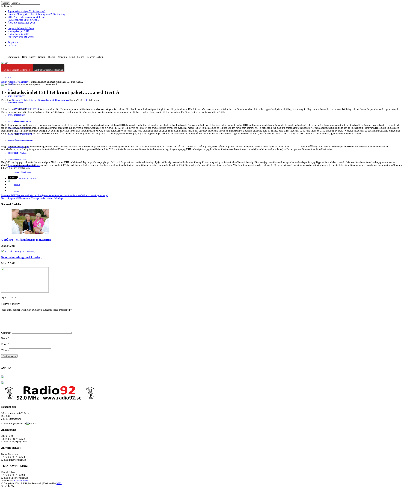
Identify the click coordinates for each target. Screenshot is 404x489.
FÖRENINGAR (19, 115)
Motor (10, 121)
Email (4, 344)
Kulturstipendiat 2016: (19, 34)
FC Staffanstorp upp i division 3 (23, 19)
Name (4, 338)
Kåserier (17, 185)
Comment (6, 332)
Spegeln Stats (19, 100)
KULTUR (17, 102)
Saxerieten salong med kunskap (21, 257)
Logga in (12, 45)
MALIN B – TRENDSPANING (25, 178)
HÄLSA (10, 115)
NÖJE (10, 96)
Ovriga (16, 191)
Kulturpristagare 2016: (19, 31)
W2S (59, 483)
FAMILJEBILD (13, 159)
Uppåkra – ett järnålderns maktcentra (26, 239)
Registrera (13, 42)
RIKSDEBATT (19, 96)
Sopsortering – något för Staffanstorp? (26, 11)
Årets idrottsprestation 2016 (21, 22)
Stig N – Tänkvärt (20, 153)
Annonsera (11, 140)
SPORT (16, 121)
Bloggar (13, 81)
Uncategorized (62, 100)
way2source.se (21, 480)
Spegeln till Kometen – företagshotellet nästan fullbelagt (32, 198)
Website (5, 350)
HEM (10, 77)
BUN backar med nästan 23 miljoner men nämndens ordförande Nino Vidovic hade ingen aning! (54, 195)
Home (4, 81)
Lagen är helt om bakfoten (21, 28)
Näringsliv (11, 102)
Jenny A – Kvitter (20, 159)
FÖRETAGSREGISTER (22, 121)
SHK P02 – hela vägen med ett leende (27, 17)
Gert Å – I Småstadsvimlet (23, 140)
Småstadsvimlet (46, 100)
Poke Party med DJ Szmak (21, 37)
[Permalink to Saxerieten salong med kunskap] (18, 251)
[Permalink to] (25, 291)
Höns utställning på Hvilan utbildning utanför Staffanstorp (36, 14)
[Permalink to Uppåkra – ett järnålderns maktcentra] (25, 233)
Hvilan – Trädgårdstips (22, 172)
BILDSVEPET (13, 153)
